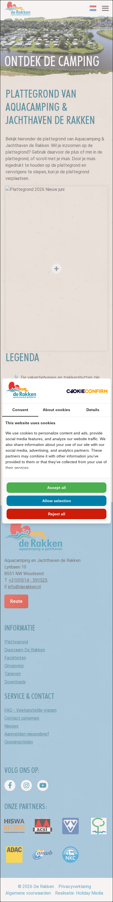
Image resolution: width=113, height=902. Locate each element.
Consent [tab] (20, 410)
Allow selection (56, 501)
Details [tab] (92, 410)
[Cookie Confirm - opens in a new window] (87, 391)
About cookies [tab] (56, 410)
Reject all (56, 514)
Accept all (56, 487)
